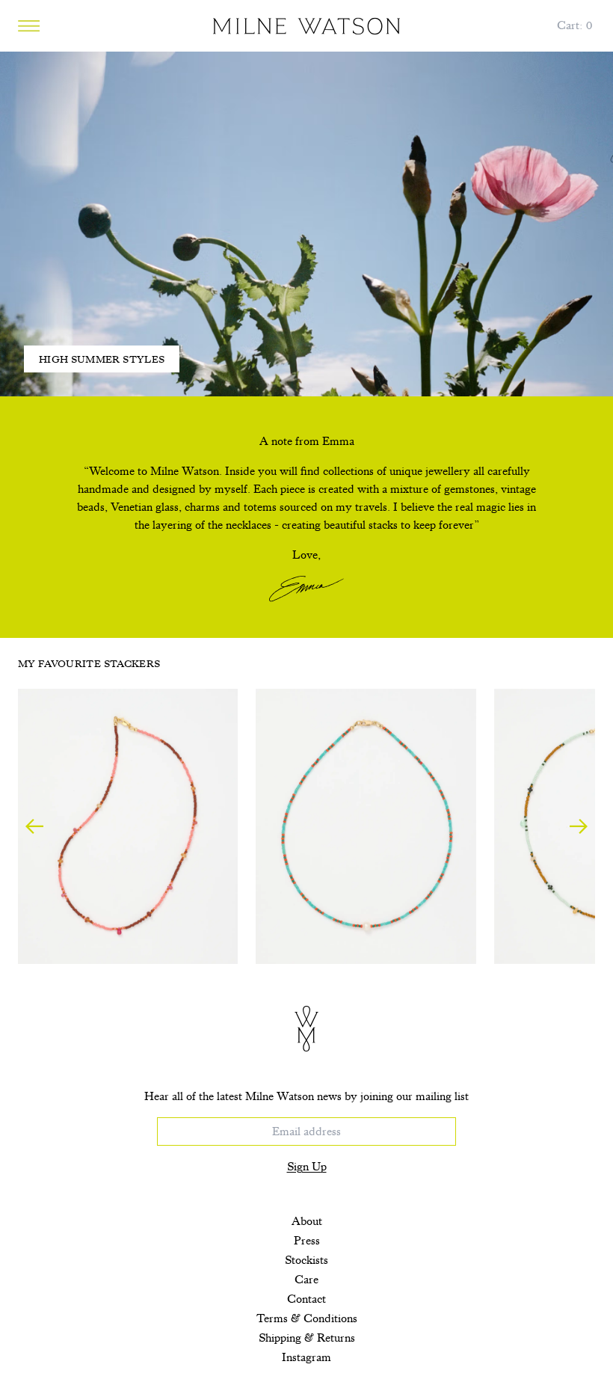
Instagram (306, 1357)
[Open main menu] (29, 26)
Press (307, 1240)
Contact (306, 1299)
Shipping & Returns (307, 1337)
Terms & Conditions (306, 1318)
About (307, 1221)
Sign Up (307, 1166)
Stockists (306, 1260)
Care (306, 1279)
